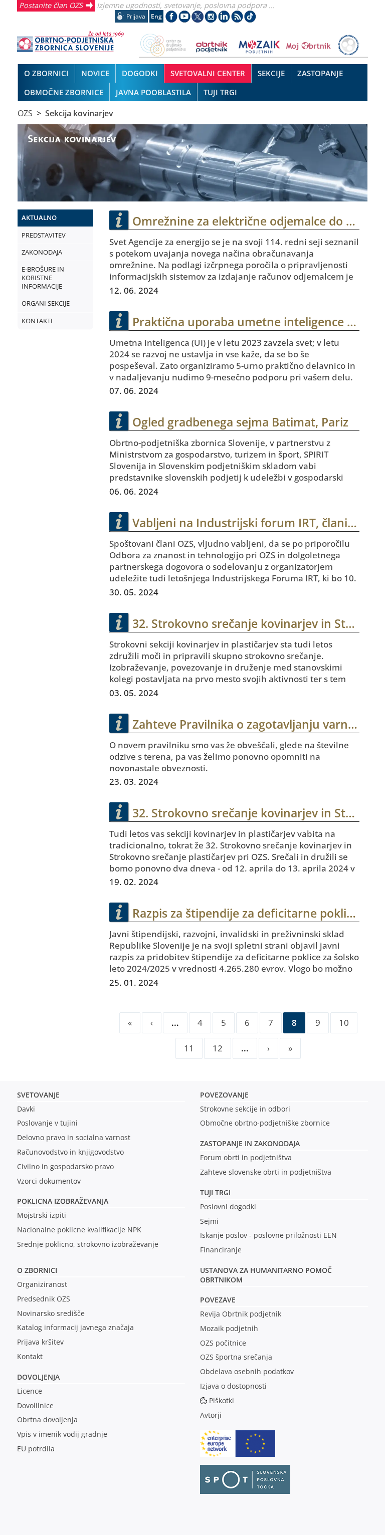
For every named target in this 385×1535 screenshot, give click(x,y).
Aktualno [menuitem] (39, 217)
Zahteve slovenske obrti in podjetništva (265, 1172)
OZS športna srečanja (236, 1357)
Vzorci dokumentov (49, 1181)
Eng (156, 16)
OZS (25, 113)
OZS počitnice (223, 1343)
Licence (29, 1391)
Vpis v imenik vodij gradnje (62, 1434)
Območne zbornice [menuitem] (63, 92)
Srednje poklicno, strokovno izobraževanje (87, 1244)
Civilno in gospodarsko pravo (65, 1166)
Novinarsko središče (51, 1313)
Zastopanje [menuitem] (320, 73)
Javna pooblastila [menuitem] (153, 92)
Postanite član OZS (51, 5)
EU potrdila (36, 1448)
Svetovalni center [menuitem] (207, 73)
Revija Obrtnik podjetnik (240, 1314)
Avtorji (211, 1415)
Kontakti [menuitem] (37, 320)
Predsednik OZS (43, 1298)
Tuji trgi (215, 1192)
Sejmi (209, 1221)
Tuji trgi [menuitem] (220, 92)
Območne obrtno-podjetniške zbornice (265, 1123)
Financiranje (221, 1249)
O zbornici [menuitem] (46, 73)
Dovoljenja (38, 1377)
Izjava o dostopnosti (233, 1386)
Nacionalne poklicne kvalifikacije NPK (79, 1229)
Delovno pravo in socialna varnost (73, 1137)
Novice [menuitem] (95, 73)
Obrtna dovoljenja (47, 1419)
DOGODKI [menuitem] (140, 73)
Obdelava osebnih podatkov (247, 1371)
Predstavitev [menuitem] (44, 235)
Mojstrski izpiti (41, 1215)
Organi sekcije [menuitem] (46, 303)
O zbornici (37, 1270)
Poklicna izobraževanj (60, 1201)
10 (344, 1022)
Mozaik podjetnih (229, 1328)
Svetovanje (38, 1095)
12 (218, 1048)
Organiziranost (42, 1284)
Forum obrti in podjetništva (246, 1157)
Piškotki (221, 1400)
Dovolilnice (35, 1405)
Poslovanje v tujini (47, 1123)
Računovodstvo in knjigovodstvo (70, 1152)
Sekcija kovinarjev (79, 113)
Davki (26, 1109)
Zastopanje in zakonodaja (250, 1143)
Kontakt (30, 1356)
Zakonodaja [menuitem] (42, 252)
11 (189, 1048)
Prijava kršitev (40, 1342)
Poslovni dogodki (228, 1206)
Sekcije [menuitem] (271, 73)
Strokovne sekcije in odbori (245, 1109)
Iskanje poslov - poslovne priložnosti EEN (268, 1235)
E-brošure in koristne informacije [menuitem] (43, 278)
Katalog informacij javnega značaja (75, 1327)
